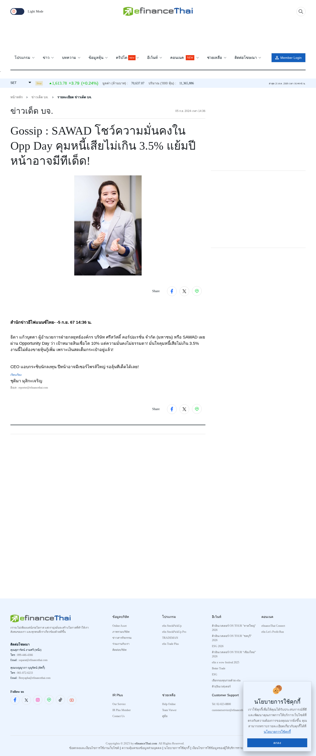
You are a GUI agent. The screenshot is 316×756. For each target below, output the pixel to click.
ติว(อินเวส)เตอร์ (221, 686)
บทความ (69, 58)
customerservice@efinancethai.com (231, 710)
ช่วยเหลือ (215, 58)
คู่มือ (164, 716)
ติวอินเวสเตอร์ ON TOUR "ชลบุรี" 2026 (232, 638)
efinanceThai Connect (273, 625)
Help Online (169, 704)
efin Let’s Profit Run (272, 631)
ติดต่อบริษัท (119, 650)
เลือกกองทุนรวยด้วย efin (226, 680)
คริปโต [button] (125, 58)
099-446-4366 (25, 655)
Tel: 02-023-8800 (221, 704)
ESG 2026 (217, 646)
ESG (214, 674)
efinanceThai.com (146, 743)
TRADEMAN (170, 637)
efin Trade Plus (170, 643)
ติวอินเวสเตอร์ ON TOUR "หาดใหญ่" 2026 (234, 628)
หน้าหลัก (16, 97)
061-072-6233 (25, 672)
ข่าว (46, 58)
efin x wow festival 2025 (225, 662)
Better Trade (218, 668)
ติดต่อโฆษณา (246, 58)
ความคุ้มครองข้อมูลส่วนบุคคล (141, 748)
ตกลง (277, 743)
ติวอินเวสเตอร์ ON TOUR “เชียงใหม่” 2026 (234, 654)
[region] (158, 35)
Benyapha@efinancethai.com (34, 678)
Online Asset (119, 625)
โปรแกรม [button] (23, 58)
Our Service (119, 704)
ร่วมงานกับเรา (121, 643)
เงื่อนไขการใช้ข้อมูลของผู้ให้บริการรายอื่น (219, 748)
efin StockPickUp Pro (174, 631)
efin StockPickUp (172, 625)
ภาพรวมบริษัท (121, 631)
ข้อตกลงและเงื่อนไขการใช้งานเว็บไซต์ (94, 748)
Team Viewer (169, 710)
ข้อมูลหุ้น (96, 58)
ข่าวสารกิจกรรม (122, 637)
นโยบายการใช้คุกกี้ (176, 748)
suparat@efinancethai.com (33, 660)
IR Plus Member (121, 710)
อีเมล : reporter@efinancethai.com (29, 387)
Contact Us (118, 716)
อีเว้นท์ (153, 58)
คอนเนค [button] (181, 58)
